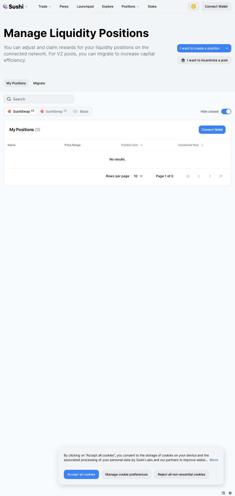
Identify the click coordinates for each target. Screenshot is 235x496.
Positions (128, 6)
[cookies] (223, 493)
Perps (64, 6)
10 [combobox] (135, 176)
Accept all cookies (81, 474)
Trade (43, 6)
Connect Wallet (212, 129)
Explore (107, 6)
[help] (230, 493)
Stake (152, 6)
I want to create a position (199, 48)
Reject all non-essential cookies (181, 474)
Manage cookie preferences (126, 474)
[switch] (226, 111)
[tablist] (48, 111)
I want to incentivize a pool (207, 60)
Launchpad (85, 6)
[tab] (20, 111)
